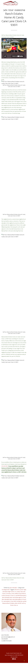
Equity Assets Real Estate (14, 3)
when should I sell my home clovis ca (18, 604)
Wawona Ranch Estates (8, 603)
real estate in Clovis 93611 (9, 601)
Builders (20, 647)
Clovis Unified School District (18, 593)
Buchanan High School (8, 591)
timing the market (21, 601)
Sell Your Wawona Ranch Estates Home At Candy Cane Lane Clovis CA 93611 (14, 17)
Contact (14, 650)
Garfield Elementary (21, 595)
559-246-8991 (4, 466)
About (13, 647)
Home (6, 647)
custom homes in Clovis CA (8, 595)
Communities (11, 649)
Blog (19, 649)
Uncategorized (5, 590)
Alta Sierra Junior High (20, 590)
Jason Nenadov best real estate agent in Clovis (14, 597)
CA (15, 591)
